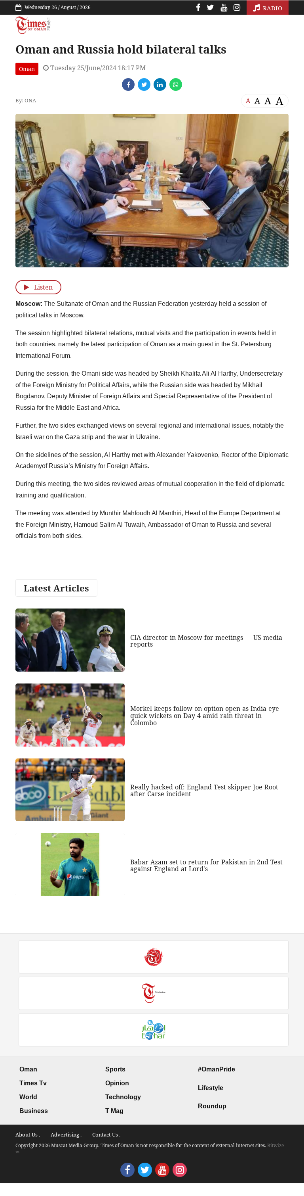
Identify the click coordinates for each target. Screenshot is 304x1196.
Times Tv (33, 1083)
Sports (115, 1069)
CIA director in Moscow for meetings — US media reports (206, 641)
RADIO (271, 8)
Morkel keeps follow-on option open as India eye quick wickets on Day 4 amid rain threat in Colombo (204, 715)
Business (33, 1111)
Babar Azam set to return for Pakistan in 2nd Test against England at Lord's (206, 865)
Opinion (117, 1083)
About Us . (27, 1134)
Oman (27, 69)
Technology (123, 1097)
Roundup (212, 1106)
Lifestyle (210, 1088)
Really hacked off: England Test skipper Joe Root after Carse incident (204, 791)
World (28, 1097)
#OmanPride (216, 1069)
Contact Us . (106, 1134)
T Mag (114, 1111)
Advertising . (66, 1134)
